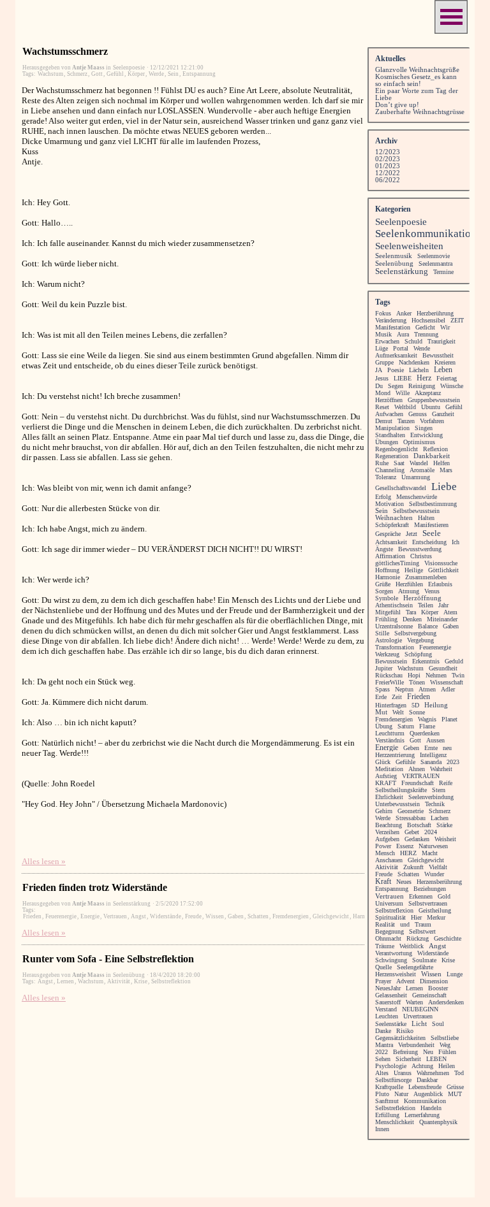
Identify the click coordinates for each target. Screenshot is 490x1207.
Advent (405, 981)
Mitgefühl (388, 612)
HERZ (408, 852)
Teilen (425, 605)
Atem (450, 612)
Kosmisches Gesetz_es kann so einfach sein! (416, 80)
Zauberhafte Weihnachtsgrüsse (419, 111)
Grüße (382, 584)
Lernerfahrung (422, 1114)
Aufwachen (389, 413)
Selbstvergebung (415, 633)
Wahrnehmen (433, 1072)
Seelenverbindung (431, 796)
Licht (419, 1023)
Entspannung (199, 74)
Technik (435, 803)
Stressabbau (411, 817)
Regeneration (391, 455)
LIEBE (403, 378)
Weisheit (445, 838)
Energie (90, 916)
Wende (421, 348)
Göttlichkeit (443, 570)
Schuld (413, 341)
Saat (399, 462)
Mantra (384, 1044)
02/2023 (387, 159)
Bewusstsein (391, 661)
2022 (381, 1051)
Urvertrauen (418, 1016)
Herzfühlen (409, 584)
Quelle (383, 967)
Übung (383, 726)
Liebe (444, 487)
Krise (140, 981)
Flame (427, 726)
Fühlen (447, 1051)
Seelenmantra (435, 263)
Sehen (382, 1058)
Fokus (383, 313)
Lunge (455, 974)
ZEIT (457, 320)
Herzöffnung (422, 598)
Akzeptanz (428, 392)
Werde (156, 74)
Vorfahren (432, 420)
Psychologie (390, 1065)
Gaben (236, 916)
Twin (458, 675)
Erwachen (387, 341)
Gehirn (383, 810)
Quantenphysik (438, 1121)
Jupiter (383, 668)
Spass (382, 689)
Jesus (382, 378)
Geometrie (410, 810)
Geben (411, 747)
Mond (382, 392)
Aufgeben (387, 838)
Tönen (417, 682)
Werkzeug (387, 654)
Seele (431, 533)
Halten (426, 517)
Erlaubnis (440, 584)
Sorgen (384, 591)
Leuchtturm (390, 733)
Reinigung (421, 385)
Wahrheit (441, 768)
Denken (412, 619)
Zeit (397, 696)
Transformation (394, 647)
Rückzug (417, 938)
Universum (389, 903)
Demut (383, 420)
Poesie (395, 369)
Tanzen (406, 420)
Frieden (32, 916)
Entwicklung (426, 434)
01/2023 (387, 166)
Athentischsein (394, 605)
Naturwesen (433, 845)
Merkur (436, 917)
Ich (455, 542)
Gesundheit (443, 668)
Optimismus (419, 441)
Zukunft (413, 867)
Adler (448, 689)
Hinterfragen (390, 705)
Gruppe (384, 362)
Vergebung (420, 640)
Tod (459, 1072)
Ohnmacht (388, 938)
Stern (438, 789)
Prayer (383, 981)
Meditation (389, 768)
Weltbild (405, 406)
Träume (384, 946)
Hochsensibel (428, 320)
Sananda (431, 761)
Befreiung (405, 1051)
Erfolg (383, 496)
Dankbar (427, 1079)
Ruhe (382, 462)
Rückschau (389, 675)
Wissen (214, 916)
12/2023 (387, 151)
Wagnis (427, 719)
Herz (424, 378)
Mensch (385, 852)
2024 (430, 831)
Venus (432, 591)
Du (379, 385)
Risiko (404, 1030)
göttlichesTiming (397, 563)
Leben (443, 370)
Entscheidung (429, 542)
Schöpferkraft (392, 524)
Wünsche (451, 385)
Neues (404, 881)
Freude (193, 916)
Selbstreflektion (171, 981)
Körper (136, 74)
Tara (411, 612)
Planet (449, 719)
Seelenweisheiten (409, 245)
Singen (424, 427)
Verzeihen (387, 831)
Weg (445, 1044)
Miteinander (442, 619)
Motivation (389, 503)
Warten (414, 1002)
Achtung (422, 1065)
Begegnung (389, 931)
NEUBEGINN (420, 1009)
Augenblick (428, 1093)
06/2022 (387, 180)
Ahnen (416, 768)
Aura (403, 334)
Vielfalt (438, 867)
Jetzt (411, 533)
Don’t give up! (397, 104)
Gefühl (115, 74)
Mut (381, 712)
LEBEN (436, 1058)
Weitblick (411, 946)
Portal (400, 348)
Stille (382, 633)
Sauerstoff (388, 1002)
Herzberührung (435, 313)
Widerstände (165, 916)
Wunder (434, 874)
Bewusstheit (438, 355)
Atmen (427, 689)
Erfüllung (387, 1114)
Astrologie (388, 640)
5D (415, 705)
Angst (138, 916)
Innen (382, 1128)
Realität (385, 924)
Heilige (414, 570)
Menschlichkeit (394, 1121)
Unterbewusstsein (397, 803)
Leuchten (386, 1016)
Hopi (414, 675)
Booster (438, 988)
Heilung (436, 705)
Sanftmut (387, 1100)
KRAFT (385, 782)
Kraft (383, 881)
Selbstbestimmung (433, 503)
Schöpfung (418, 654)
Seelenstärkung (401, 271)
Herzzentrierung (395, 754)
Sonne (417, 712)
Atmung (408, 591)
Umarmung (415, 477)
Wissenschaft (446, 682)
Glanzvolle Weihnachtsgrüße (417, 69)
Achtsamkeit (391, 542)
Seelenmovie (433, 255)
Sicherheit (408, 1058)
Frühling (386, 619)
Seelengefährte (415, 967)
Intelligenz (433, 754)
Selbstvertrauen (427, 903)
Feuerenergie (61, 916)
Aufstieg (386, 775)
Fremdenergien (290, 916)
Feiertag (446, 378)
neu (447, 747)
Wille (403, 392)
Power (383, 845)
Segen (395, 385)
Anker (404, 313)
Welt (398, 712)
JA (378, 369)
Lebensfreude (425, 1086)
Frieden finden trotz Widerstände (94, 887)
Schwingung (391, 960)
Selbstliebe (445, 1037)
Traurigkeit (441, 341)
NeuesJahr (388, 988)
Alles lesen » (44, 861)
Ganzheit (443, 413)
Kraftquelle (389, 1086)
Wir (445, 327)
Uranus (403, 1072)
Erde (381, 696)
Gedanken (417, 838)
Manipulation (392, 427)
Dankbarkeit (431, 455)
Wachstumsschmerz (65, 51)
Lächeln (419, 369)
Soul (438, 1023)
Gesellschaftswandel (400, 487)
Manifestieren (431, 524)
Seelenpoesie (401, 222)
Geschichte (447, 938)
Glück (382, 761)
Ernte (431, 747)
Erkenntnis (426, 661)
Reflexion (435, 448)
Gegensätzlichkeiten (400, 1037)
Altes (382, 1072)
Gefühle (405, 761)
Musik (383, 334)
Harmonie (387, 577)
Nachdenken (414, 362)
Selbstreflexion (394, 910)
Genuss (417, 413)
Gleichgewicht (331, 916)
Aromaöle (422, 469)
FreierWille (389, 682)
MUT (455, 1093)
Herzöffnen (389, 399)
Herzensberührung (439, 881)
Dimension (434, 981)
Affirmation (390, 556)
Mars (446, 469)
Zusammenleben (426, 577)
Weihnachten (394, 517)
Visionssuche (440, 563)
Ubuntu (430, 406)
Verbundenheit (416, 1044)
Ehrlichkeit (389, 796)
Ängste (384, 549)
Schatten (258, 916)
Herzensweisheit (395, 974)
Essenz (404, 845)
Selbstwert (422, 931)
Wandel (419, 462)
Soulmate (424, 960)
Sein (173, 74)
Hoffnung (387, 570)
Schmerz (77, 74)
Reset (382, 406)
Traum (423, 924)
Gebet (412, 831)
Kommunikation (425, 1100)
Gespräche (388, 533)
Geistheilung (435, 910)
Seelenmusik (393, 255)
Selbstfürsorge (393, 1079)
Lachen (440, 817)
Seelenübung (394, 263)
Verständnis (390, 740)
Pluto (382, 1093)
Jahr (443, 605)
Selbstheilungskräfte (401, 789)
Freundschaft (417, 782)
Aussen (435, 740)
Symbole (386, 598)
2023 (453, 761)
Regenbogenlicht (396, 448)
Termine (443, 271)
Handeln (431, 1107)
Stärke (444, 824)
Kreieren (445, 362)
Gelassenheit (391, 995)
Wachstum (50, 74)
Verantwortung (393, 953)
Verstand (386, 1009)
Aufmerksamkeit (396, 355)
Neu (428, 1051)
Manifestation (392, 327)
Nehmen (436, 675)
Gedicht (425, 327)
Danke (383, 1030)
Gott (97, 74)
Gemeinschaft (429, 995)
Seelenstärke (390, 1023)
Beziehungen (429, 888)
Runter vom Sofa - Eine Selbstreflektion (108, 958)
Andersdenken (446, 1002)
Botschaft (419, 824)
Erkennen (421, 896)
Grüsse (455, 1086)
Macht (430, 852)
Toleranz (385, 477)
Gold (444, 896)
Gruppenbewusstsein (434, 399)
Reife (445, 782)
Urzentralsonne (394, 626)
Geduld (454, 661)
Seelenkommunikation (426, 234)
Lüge (381, 348)
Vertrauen (115, 916)
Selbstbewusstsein (416, 510)
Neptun (404, 689)
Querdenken (425, 733)
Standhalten (390, 434)
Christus (421, 556)
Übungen (386, 441)
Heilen (446, 1065)
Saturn (405, 726)
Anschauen (389, 860)
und (405, 924)
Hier (416, 917)
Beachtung (388, 824)
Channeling (390, 469)
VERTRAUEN (421, 775)
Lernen (65, 981)
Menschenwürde (416, 496)
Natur (401, 1093)
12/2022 (387, 173)
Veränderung (390, 320)
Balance (428, 626)
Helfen (441, 462)
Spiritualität (390, 917)
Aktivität (118, 981)
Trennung (426, 334)
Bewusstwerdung (420, 549)
